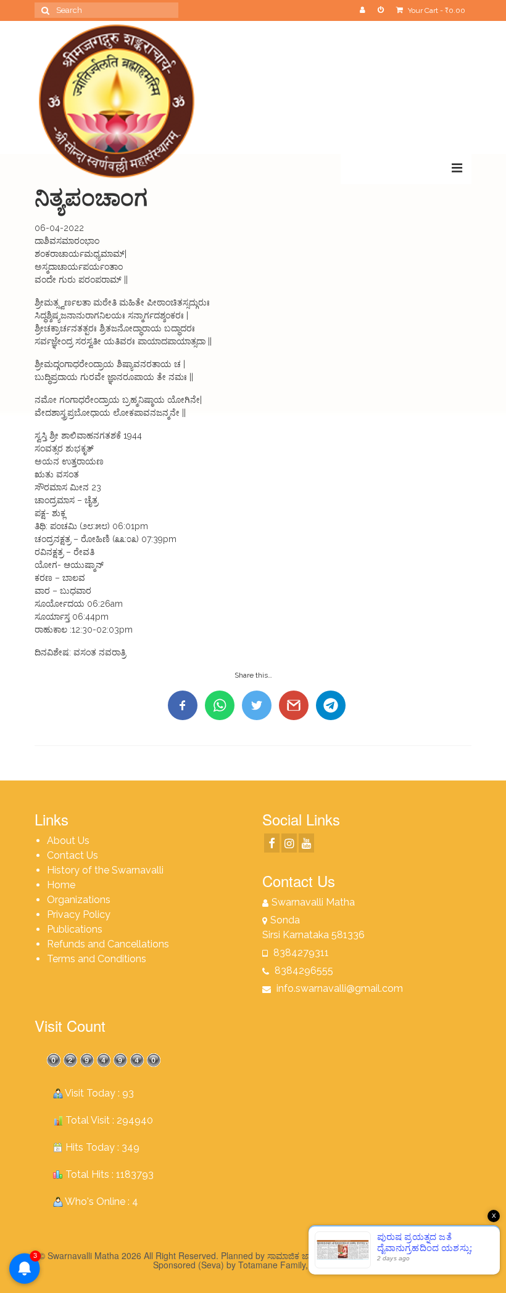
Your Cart (435, 10)
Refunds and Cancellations (108, 944)
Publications (74, 929)
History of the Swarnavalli (105, 870)
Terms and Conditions (96, 959)
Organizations (78, 900)
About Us (68, 840)
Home (61, 885)
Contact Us (72, 855)
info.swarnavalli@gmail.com (338, 988)
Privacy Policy (78, 914)
